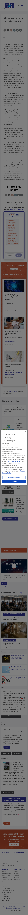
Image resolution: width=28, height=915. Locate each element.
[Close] (25, 431)
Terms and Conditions (14, 461)
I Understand (14, 481)
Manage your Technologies (14, 477)
